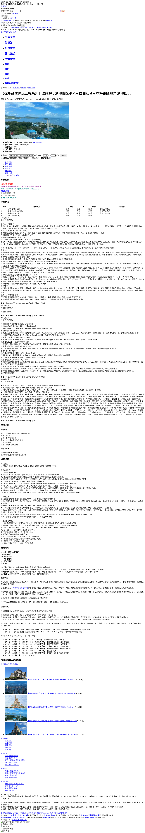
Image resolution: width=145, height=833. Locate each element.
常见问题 (4, 753)
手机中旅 (49, 20)
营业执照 (8, 745)
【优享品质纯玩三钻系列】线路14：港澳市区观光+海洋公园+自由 (52, 721)
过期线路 (63, 813)
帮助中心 (4, 20)
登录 (2, 6)
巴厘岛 (28, 27)
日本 (24, 27)
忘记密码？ (15, 13)
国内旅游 (10, 53)
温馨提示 (8, 168)
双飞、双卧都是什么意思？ (15, 760)
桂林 (18, 27)
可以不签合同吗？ (12, 771)
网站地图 (56, 813)
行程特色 (8, 162)
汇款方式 (8, 741)
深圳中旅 (16, 88)
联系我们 (8, 749)
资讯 (7, 74)
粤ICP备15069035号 (19, 820)
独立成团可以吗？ (12, 765)
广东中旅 (16, 588)
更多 (50, 27)
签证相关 (4, 781)
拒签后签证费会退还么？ (14, 784)
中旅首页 (10, 37)
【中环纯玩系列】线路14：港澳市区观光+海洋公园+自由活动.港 (51, 693)
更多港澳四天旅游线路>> (10, 664)
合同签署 (4, 769)
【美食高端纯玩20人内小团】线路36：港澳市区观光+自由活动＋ (51, 680)
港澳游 (9, 42)
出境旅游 (10, 48)
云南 (11, 27)
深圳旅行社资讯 (12, 83)
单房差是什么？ (11, 758)
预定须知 (8, 171)
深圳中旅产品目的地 (8, 32)
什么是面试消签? (11, 788)
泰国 (21, 27)
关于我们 (4, 813)
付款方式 (8, 173)
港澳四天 (31, 88)
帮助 (7, 78)
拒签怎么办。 (10, 790)
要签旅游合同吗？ (12, 777)
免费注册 (12, 18)
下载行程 (8, 175)
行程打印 (15, 175)
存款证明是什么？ (12, 786)
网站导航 (11, 20)
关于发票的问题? (11, 756)
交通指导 (17, 813)
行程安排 (8, 164)
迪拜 (40, 27)
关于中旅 (4, 738)
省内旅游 (10, 59)
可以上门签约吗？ (12, 775)
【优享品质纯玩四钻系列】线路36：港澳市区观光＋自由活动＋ (51, 707)
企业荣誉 (8, 743)
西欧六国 (45, 27)
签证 (7, 64)
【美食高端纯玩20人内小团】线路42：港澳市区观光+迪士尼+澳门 (52, 734)
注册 (6, 6)
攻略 (7, 69)
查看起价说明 (37, 142)
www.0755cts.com (19, 817)
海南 (14, 27)
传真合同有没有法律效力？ (15, 773)
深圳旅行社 (24, 588)
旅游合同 (8, 747)
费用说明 (8, 166)
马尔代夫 (34, 27)
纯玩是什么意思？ (12, 762)
